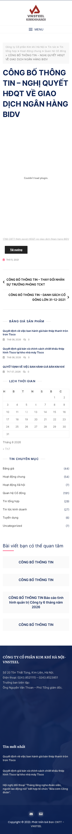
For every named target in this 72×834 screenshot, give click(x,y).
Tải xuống (16, 249)
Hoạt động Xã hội (14, 485)
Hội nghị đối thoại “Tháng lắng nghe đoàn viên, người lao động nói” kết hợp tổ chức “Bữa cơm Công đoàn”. (35, 788)
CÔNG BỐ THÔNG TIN (36, 562)
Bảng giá (8, 468)
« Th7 (6, 449)
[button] (36, 29)
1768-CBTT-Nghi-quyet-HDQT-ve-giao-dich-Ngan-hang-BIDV (36, 239)
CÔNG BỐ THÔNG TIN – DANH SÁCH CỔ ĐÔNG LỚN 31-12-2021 (37, 297)
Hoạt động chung (14, 476)
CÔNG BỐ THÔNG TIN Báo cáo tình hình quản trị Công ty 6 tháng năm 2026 (36, 602)
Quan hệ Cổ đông (14, 493)
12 (26, 411)
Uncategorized (12, 525)
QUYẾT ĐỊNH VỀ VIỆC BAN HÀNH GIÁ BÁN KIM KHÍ (33, 366)
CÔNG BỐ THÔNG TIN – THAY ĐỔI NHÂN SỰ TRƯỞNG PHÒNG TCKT (35, 282)
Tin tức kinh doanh (15, 509)
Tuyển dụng (10, 517)
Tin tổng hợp (11, 501)
